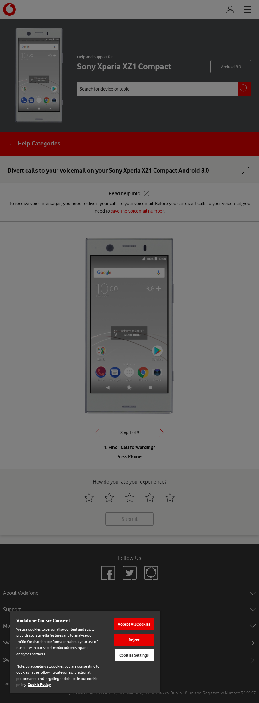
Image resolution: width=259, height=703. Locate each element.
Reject (134, 639)
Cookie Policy (39, 684)
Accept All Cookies (134, 624)
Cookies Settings (134, 655)
